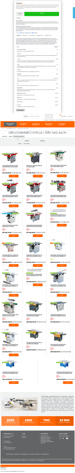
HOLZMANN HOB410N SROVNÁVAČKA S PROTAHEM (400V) (34, 196)
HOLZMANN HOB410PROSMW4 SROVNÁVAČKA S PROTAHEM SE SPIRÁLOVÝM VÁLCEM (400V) (34, 226)
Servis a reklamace (64, 436)
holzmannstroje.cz (45, 454)
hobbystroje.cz (38, 454)
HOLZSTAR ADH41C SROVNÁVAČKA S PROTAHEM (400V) (58, 166)
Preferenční (23, 32)
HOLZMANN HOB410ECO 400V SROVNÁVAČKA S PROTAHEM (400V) (10, 166)
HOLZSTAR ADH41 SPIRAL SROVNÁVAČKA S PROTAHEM (10, 315)
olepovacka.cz (17, 454)
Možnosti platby (45, 438)
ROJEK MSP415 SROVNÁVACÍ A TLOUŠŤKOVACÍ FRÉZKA (34, 315)
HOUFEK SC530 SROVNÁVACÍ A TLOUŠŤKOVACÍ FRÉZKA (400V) (64, 373)
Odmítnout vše (20, 14)
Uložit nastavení (20, 110)
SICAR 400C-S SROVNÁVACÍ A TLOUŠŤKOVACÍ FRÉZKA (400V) (58, 285)
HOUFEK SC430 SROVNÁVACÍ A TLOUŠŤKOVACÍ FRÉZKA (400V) (10, 373)
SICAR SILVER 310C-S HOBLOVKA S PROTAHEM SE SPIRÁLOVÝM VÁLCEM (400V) (10, 255)
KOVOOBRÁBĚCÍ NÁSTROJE (62, 124)
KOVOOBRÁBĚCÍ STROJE (23, 124)
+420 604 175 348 (10, 449)
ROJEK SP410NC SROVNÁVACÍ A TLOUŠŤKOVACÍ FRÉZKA (58, 345)
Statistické (29, 32)
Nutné (18, 32)
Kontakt (24, 437)
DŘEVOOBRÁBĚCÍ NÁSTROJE (49, 124)
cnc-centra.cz (31, 454)
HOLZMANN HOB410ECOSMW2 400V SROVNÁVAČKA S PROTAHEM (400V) (10, 196)
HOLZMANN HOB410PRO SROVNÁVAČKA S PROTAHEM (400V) (58, 196)
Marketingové (35, 32)
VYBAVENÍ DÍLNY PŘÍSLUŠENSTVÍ (36, 124)
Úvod (3, 128)
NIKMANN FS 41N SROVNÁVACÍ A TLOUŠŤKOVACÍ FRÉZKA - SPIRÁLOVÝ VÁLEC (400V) (10, 345)
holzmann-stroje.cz (10, 454)
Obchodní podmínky (46, 440)
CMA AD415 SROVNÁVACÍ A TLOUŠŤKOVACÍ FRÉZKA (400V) (58, 315)
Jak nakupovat (45, 436)
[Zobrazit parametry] (18, 136)
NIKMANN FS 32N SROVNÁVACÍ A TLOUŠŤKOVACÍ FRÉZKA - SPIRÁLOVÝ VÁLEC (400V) (10, 285)
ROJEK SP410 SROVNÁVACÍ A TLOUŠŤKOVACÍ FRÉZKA (34, 343)
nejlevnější (4, 136)
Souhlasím (42, 13)
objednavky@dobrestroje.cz (10, 447)
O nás (23, 436)
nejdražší (10, 136)
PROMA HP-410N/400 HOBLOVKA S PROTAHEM (34, 166)
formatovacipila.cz (24, 454)
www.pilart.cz (41, 460)
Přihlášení (65, 116)
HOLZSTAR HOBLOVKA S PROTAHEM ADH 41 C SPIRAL (10, 226)
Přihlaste (15, 471)
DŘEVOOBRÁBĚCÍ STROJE (10, 124)
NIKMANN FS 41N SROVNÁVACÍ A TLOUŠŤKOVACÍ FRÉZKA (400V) (58, 255)
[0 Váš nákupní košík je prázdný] (71, 116)
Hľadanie (26, 116)
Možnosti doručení (46, 437)
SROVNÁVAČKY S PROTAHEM (23, 128)
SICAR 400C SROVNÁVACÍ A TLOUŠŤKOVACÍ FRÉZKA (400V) (34, 255)
